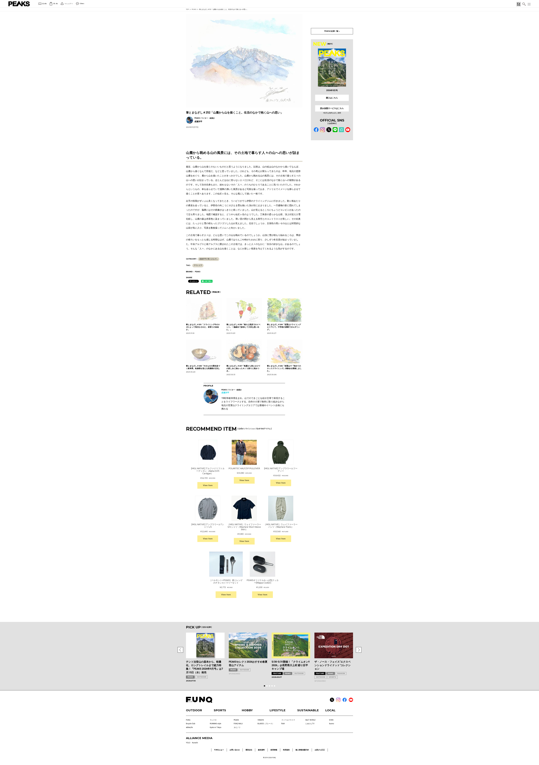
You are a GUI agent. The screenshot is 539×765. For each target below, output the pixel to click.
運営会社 (248, 750)
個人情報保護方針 (302, 750)
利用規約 (286, 750)
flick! (283, 724)
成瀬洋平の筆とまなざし (208, 259)
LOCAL (330, 710)
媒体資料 (261, 750)
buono (331, 724)
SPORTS (332, 677)
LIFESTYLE (278, 710)
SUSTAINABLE (308, 710)
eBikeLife (189, 727)
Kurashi (195, 743)
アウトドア (198, 265)
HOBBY (247, 710)
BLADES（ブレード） (266, 724)
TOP (187, 9)
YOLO (188, 743)
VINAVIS (261, 720)
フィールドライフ (288, 720)
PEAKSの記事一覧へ (332, 31)
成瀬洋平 (225, 393)
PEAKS (194, 9)
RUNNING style (215, 724)
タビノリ (237, 727)
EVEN (331, 720)
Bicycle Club (190, 724)
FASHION (341, 673)
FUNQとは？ (219, 750)
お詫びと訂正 (320, 750)
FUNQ (188, 720)
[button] (180, 650)
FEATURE (277, 673)
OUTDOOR (201, 677)
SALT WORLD (310, 720)
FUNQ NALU (238, 724)
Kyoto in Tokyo (215, 727)
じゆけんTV (309, 724)
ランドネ (213, 720)
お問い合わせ (235, 750)
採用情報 (273, 750)
